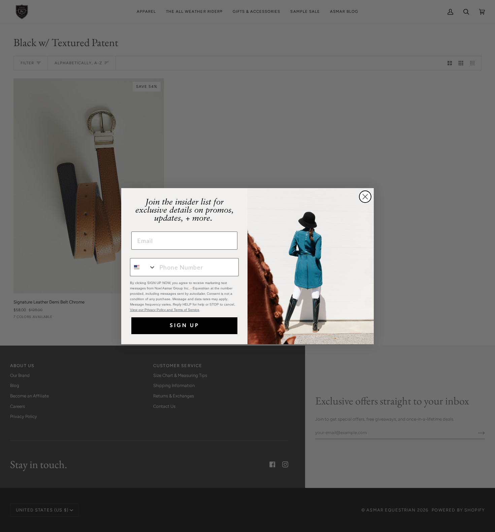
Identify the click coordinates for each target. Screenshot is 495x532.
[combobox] (143, 267)
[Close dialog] (365, 197)
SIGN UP (184, 325)
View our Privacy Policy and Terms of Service (164, 310)
